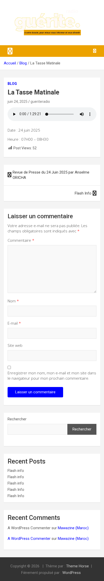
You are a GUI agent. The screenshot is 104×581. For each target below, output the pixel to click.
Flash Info (83, 193)
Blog (12, 84)
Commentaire (21, 240)
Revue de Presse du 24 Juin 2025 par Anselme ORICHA (51, 175)
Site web (15, 345)
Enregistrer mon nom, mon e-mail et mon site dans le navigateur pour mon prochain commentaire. (52, 375)
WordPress (71, 572)
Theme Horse (77, 566)
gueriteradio (40, 102)
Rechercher (17, 419)
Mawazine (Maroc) (73, 528)
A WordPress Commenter (29, 538)
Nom (13, 300)
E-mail (14, 323)
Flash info (16, 470)
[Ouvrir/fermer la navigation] (10, 51)
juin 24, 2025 (18, 102)
